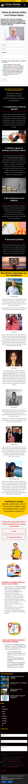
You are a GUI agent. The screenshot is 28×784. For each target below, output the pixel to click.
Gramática (4, 720)
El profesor (4, 718)
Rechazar (10, 781)
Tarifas (3, 713)
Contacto (4, 723)
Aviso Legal (12, 68)
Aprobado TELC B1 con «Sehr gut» (18, 683)
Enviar (4, 79)
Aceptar (4, 781)
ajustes (11, 779)
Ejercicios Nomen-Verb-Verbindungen (16, 690)
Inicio (3, 706)
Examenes (4, 716)
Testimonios (5, 709)
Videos (3, 711)
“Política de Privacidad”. (13, 766)
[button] (25, 5)
